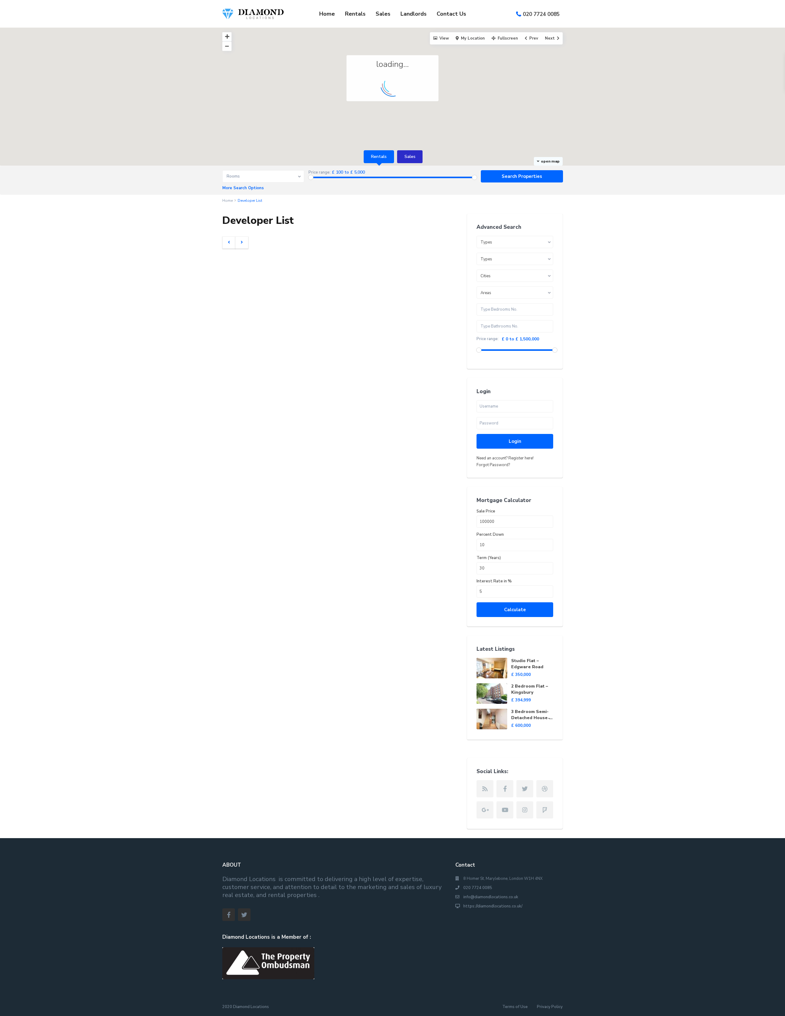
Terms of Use (515, 1007)
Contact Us (451, 13)
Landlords (413, 13)
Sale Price (486, 511)
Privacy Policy (550, 1007)
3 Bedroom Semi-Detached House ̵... (532, 715)
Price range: (319, 172)
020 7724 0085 (541, 14)
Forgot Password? (493, 465)
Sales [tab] (409, 156)
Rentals (355, 13)
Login (515, 441)
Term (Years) (489, 558)
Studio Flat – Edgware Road (527, 664)
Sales (383, 13)
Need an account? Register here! (505, 458)
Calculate (515, 610)
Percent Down (490, 535)
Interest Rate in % (494, 581)
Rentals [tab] (379, 156)
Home (327, 13)
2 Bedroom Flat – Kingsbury (529, 689)
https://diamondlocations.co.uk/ (493, 906)
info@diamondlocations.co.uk (490, 897)
